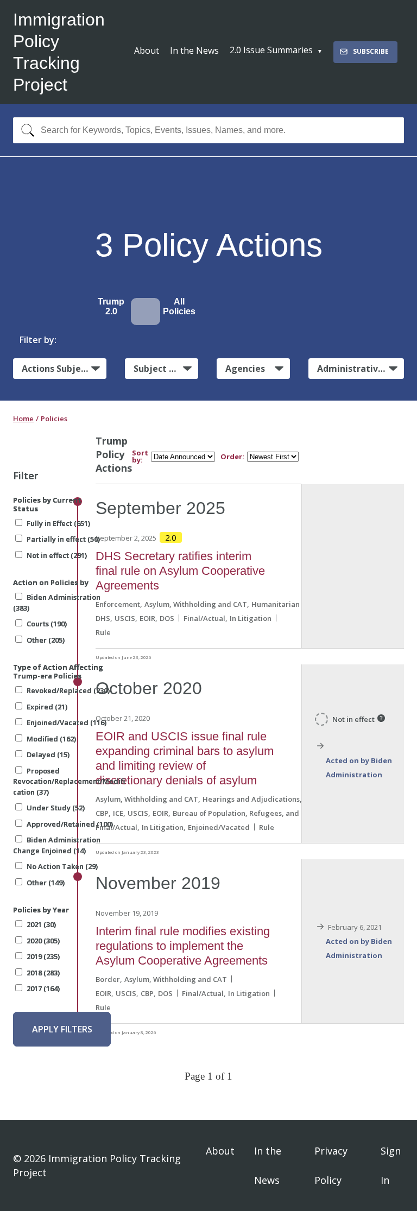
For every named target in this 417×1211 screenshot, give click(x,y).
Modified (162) (51, 739)
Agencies (245, 369)
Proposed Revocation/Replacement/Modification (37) (69, 781)
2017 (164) (43, 988)
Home (23, 418)
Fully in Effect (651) (58, 523)
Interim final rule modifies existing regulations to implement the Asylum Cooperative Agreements (183, 945)
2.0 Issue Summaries (271, 50)
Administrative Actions (360, 369)
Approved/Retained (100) (70, 824)
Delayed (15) (48, 754)
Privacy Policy (331, 1165)
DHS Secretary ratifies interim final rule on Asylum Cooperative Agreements (180, 570)
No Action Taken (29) (62, 866)
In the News (194, 50)
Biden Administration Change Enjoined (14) (56, 845)
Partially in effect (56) (63, 539)
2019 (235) (43, 956)
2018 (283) (43, 973)
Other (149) (46, 882)
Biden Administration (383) (56, 602)
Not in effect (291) (57, 555)
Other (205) (46, 640)
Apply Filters (62, 1029)
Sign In (391, 1165)
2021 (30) (41, 924)
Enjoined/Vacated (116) (66, 722)
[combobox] (208, 130)
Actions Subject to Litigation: (64, 369)
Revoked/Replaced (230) (68, 690)
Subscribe (371, 51)
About (146, 50)
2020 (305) (43, 941)
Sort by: (140, 456)
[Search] (25, 130)
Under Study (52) (56, 808)
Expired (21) (47, 707)
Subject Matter (166, 369)
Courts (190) (47, 624)
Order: (232, 456)
